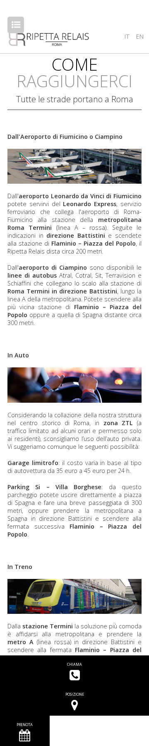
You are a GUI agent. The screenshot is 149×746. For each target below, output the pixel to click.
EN (140, 36)
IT (128, 36)
